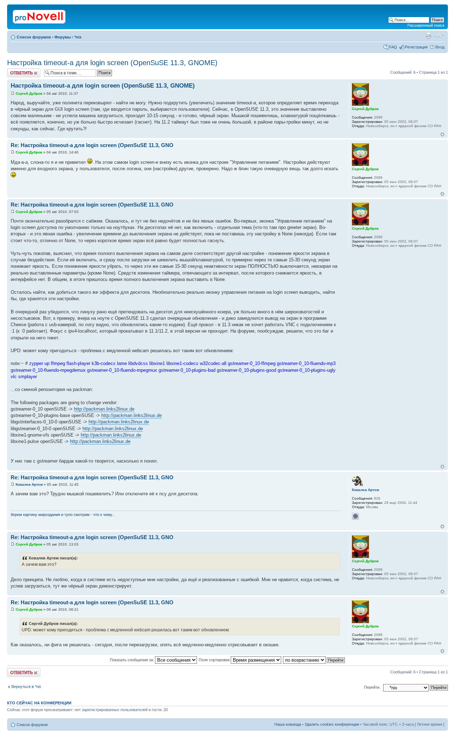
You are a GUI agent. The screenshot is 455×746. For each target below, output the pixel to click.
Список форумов (34, 37)
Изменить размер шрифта (439, 35)
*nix (77, 37)
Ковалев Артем (29, 484)
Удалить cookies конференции (332, 724)
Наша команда (287, 724)
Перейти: (372, 687)
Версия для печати (428, 35)
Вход (439, 47)
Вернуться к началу (442, 134)
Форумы (62, 37)
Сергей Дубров (29, 93)
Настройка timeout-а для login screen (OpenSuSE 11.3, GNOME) (112, 63)
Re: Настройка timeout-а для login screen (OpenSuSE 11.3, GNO (92, 145)
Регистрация (416, 47)
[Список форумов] (39, 15)
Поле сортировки (215, 660)
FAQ (393, 47)
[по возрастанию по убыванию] (314, 660)
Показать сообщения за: (132, 660)
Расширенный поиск (425, 25)
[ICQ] (355, 516)
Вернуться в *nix (26, 686)
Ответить (15, 70)
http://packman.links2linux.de (104, 409)
